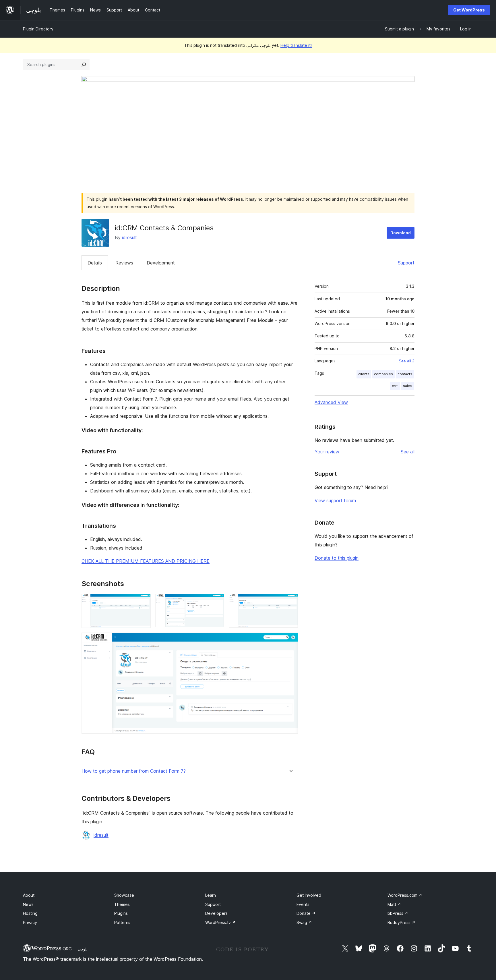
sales (407, 386)
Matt (394, 904)
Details (95, 263)
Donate (306, 913)
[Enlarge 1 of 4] (143, 601)
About (28, 895)
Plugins (121, 913)
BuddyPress (401, 922)
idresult (129, 237)
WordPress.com (405, 895)
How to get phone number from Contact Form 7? (134, 771)
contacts (405, 374)
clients (363, 374)
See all (407, 452)
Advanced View (331, 402)
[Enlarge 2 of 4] (216, 601)
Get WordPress (469, 9)
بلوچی (83, 949)
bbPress (398, 913)
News (28, 904)
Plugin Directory (38, 28)
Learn (210, 895)
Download (400, 232)
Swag (304, 922)
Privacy (30, 922)
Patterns (122, 922)
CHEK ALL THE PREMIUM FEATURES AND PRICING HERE (146, 561)
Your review (327, 452)
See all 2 (406, 361)
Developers (216, 913)
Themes (122, 904)
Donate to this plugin (337, 558)
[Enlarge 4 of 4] (290, 640)
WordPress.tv (220, 922)
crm (395, 386)
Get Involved (309, 895)
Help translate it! (296, 45)
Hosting (30, 913)
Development (161, 263)
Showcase (124, 895)
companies (383, 374)
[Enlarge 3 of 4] (290, 601)
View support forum (335, 500)
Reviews (124, 263)
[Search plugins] (84, 64)
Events (303, 904)
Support (406, 263)
